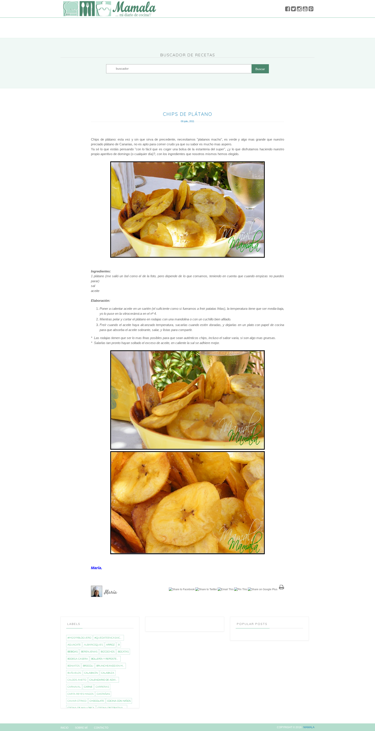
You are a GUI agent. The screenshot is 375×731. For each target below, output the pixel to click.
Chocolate (97, 700)
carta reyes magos (80, 693)
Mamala (308, 727)
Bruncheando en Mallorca (111, 665)
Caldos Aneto (76, 679)
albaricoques (93, 644)
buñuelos (74, 672)
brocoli (88, 665)
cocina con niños (119, 700)
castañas (103, 693)
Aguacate (74, 644)
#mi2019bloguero (79, 637)
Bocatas (123, 651)
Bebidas (72, 651)
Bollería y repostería (105, 658)
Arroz (110, 644)
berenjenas (89, 651)
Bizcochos (108, 651)
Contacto (101, 727)
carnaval (74, 686)
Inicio (64, 727)
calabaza (107, 672)
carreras (102, 686)
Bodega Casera (77, 658)
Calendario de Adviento (104, 679)
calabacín (91, 672)
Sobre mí (81, 727)
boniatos (73, 665)
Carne (88, 686)
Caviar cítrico (76, 700)
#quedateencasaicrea (109, 637)
